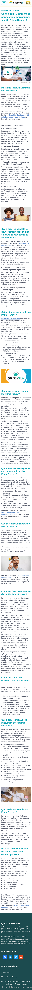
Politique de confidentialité (22, 981)
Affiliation (9, 984)
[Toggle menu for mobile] (3, 3)
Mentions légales (21, 984)
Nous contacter (6, 981)
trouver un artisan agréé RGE (15, 906)
